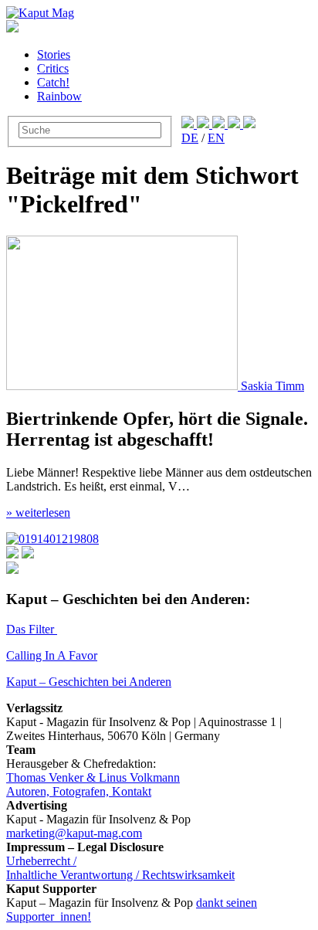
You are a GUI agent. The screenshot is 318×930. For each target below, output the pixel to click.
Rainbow (59, 96)
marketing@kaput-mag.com (74, 833)
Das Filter (31, 629)
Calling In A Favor (51, 655)
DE (189, 137)
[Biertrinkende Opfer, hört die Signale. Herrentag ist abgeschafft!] (123, 385)
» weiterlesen (38, 512)
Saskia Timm (272, 385)
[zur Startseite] (40, 12)
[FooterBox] (52, 538)
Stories (53, 54)
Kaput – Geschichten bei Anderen (88, 681)
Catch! (53, 82)
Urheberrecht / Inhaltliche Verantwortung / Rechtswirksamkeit (120, 867)
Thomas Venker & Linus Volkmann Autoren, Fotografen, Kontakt (93, 784)
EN (216, 137)
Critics (53, 68)
